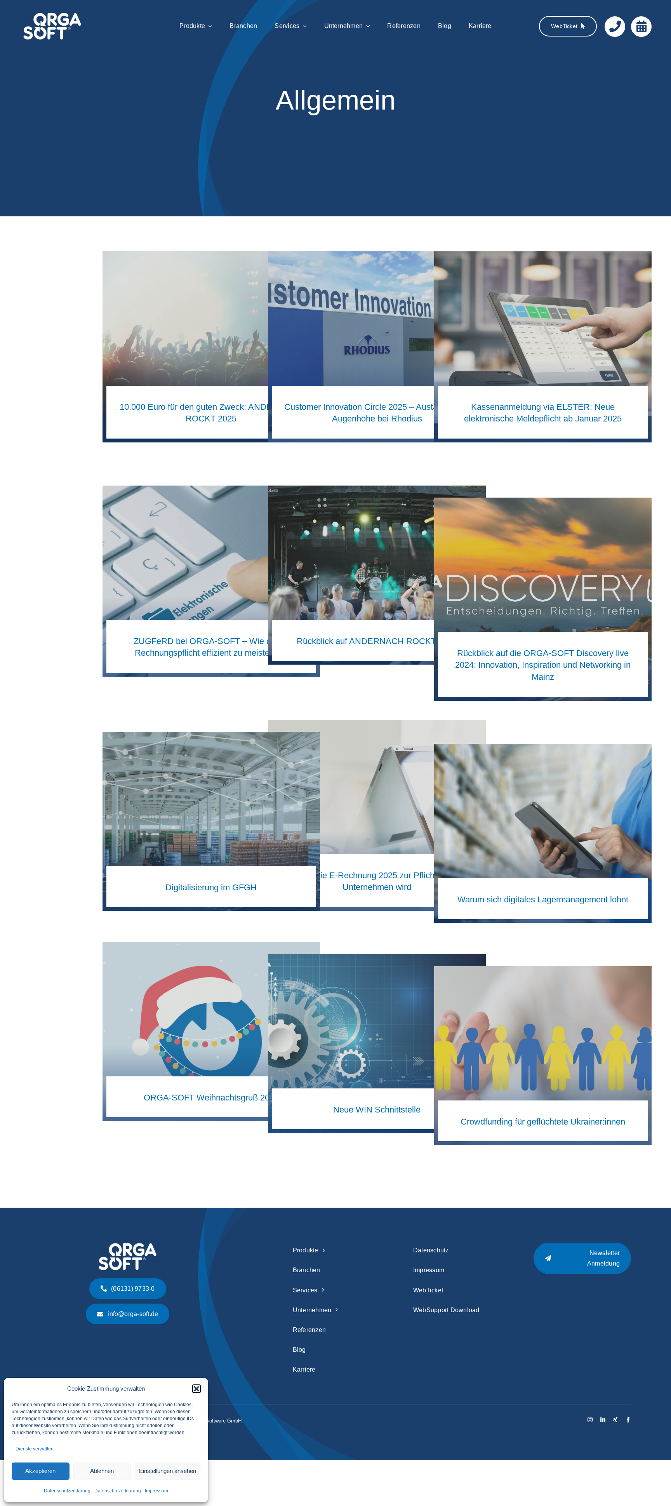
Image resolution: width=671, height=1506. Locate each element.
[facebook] (628, 1419)
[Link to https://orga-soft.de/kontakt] (615, 26)
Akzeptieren (40, 1471)
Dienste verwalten (35, 1449)
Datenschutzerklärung (67, 1491)
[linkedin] (602, 1419)
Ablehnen (102, 1471)
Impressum (156, 1491)
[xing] (615, 1419)
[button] (196, 1389)
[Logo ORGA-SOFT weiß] (52, 16)
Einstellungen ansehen (167, 1471)
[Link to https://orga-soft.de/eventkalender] (641, 26)
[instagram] (590, 1419)
